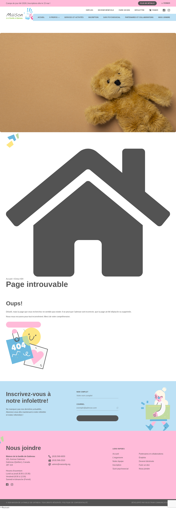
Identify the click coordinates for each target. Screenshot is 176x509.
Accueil (41, 17)
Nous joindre (164, 17)
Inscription (93, 17)
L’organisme (118, 458)
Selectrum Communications (157, 502)
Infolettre (139, 10)
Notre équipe (118, 461)
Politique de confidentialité (75, 502)
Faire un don (124, 10)
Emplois (89, 10)
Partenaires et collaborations (139, 17)
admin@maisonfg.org (61, 464)
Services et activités (74, 17)
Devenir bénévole (106, 10)
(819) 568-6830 (58, 456)
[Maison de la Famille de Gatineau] (25, 14)
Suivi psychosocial (111, 17)
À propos (53, 17)
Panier (155, 10)
